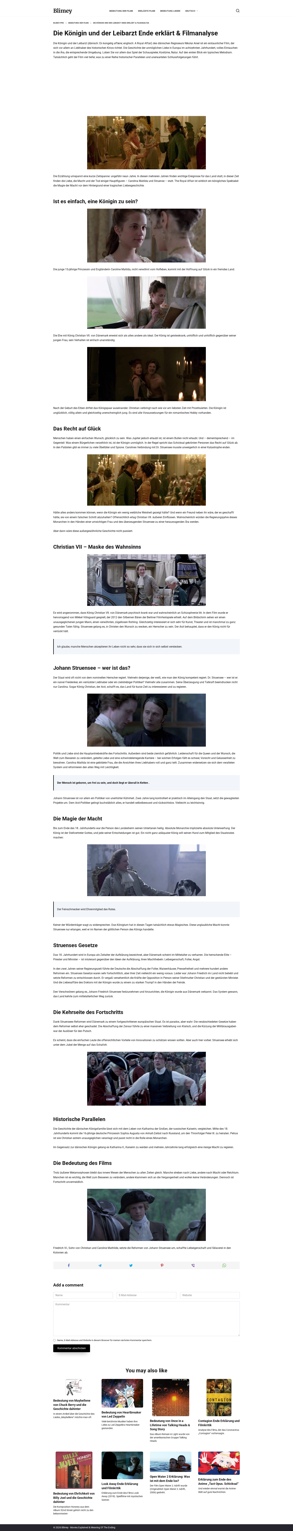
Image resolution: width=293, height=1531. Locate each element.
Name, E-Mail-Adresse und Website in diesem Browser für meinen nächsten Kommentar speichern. (104, 1340)
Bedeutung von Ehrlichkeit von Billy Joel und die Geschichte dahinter (74, 1498)
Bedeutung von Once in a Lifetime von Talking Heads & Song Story (170, 1425)
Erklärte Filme (146, 11)
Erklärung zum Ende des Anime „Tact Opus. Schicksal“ (218, 1481)
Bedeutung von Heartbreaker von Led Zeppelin (121, 1414)
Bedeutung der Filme (121, 11)
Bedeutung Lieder (170, 11)
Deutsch (190, 11)
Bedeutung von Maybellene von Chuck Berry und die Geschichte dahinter (71, 1405)
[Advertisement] (146, 87)
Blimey (62, 10)
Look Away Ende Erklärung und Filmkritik (120, 1486)
